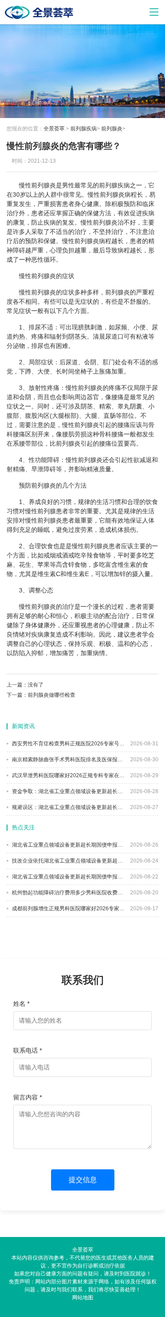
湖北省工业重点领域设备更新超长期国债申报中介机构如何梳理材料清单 (68, 877)
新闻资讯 (23, 726)
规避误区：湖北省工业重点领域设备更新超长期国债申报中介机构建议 (68, 807)
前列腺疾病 (83, 129)
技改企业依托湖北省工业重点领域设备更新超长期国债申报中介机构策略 (68, 861)
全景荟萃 (54, 129)
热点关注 (23, 827)
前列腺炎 (111, 129)
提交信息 (83, 1179)
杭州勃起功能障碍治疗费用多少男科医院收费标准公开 (68, 892)
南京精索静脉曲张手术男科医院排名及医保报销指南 (68, 759)
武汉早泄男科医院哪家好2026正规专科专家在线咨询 (68, 775)
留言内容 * (27, 1097)
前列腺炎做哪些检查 (51, 695)
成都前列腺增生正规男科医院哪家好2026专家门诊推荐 (68, 908)
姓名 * (21, 1003)
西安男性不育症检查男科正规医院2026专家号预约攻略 (68, 744)
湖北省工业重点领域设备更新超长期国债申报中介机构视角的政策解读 (68, 845)
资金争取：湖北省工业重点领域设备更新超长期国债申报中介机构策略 (68, 791)
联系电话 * (27, 1050)
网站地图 (82, 1297)
